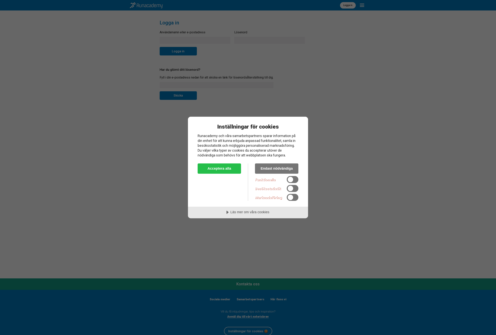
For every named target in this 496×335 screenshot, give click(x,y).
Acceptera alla (219, 168)
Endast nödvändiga (277, 168)
